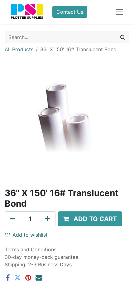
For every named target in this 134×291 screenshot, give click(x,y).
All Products (19, 49)
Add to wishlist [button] (30, 235)
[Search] (122, 37)
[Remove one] (12, 218)
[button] (90, 218)
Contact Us (69, 12)
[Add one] (47, 218)
